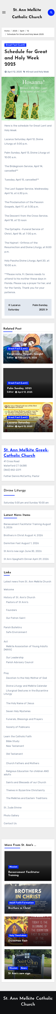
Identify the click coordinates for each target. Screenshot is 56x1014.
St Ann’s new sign (14, 551)
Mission (13, 867)
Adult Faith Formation (21, 903)
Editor (10, 357)
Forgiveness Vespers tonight (25, 354)
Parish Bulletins (13, 627)
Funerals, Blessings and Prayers (24, 719)
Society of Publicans (18, 727)
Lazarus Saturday (18, 422)
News (24, 968)
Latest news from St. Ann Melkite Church (27, 581)
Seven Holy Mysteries (18, 711)
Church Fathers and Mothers (22, 763)
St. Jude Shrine (13, 807)
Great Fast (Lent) (15, 45)
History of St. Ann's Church (19, 597)
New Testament (15, 746)
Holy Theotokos (17, 935)
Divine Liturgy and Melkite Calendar (26, 685)
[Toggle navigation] (3, 12)
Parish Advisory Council (19, 662)
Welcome (9, 589)
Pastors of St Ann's (17, 602)
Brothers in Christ (14, 535)
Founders (11, 610)
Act (6, 641)
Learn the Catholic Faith (18, 736)
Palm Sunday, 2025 (19, 388)
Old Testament (14, 753)
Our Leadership (15, 657)
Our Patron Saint (15, 618)
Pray (6, 673)
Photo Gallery (11, 815)
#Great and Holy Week (37, 72)
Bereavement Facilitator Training (23, 524)
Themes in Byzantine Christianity (25, 790)
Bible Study (12, 741)
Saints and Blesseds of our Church (26, 782)
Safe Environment (16, 632)
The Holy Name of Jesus (20, 703)
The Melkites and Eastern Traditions (26, 798)
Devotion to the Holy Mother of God (26, 678)
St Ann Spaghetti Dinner (18, 559)
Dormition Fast (12, 543)
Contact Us (10, 823)
